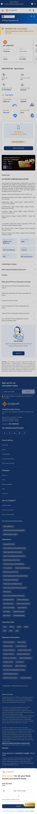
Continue (18, 806)
